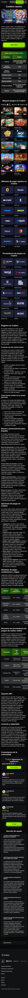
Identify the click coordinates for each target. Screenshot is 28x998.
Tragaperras (23, 104)
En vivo (10, 104)
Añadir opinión (14, 767)
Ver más (14, 824)
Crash (15, 104)
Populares (3, 104)
